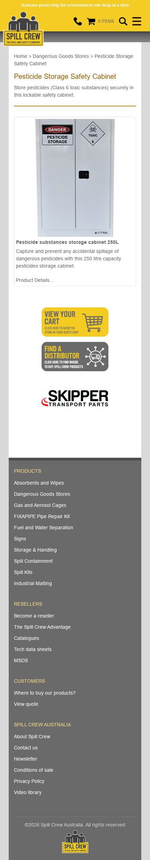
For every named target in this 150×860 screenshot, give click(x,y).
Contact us (26, 747)
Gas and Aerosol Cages (40, 505)
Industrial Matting (33, 583)
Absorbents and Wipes (39, 483)
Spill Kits (23, 572)
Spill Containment (33, 561)
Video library (28, 792)
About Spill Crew (32, 736)
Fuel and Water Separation (43, 527)
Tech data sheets (33, 649)
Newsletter (25, 759)
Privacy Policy (29, 781)
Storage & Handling (35, 550)
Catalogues (26, 638)
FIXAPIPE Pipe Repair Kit (42, 516)
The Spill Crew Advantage (42, 627)
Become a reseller (34, 616)
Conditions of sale (33, 770)
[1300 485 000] (78, 21)
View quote (26, 704)
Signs (20, 538)
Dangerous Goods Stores (42, 494)
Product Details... (35, 280)
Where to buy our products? (45, 693)
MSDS (21, 660)
